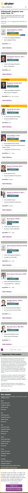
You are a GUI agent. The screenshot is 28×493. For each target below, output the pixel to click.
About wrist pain (5, 451)
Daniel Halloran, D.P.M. (14, 30)
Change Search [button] (3, 23)
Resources (3, 409)
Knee (2, 401)
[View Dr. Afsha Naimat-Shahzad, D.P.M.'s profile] (3, 247)
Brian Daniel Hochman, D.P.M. (17, 274)
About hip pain (5, 415)
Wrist (2, 449)
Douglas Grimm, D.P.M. (14, 300)
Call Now (13, 33)
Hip (2, 413)
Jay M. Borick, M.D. (13, 109)
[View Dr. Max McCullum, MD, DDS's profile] (3, 329)
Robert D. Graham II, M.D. (15, 192)
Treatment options (5, 405)
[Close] (14, 471)
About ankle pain (5, 439)
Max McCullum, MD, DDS (15, 327)
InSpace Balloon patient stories (9, 468)
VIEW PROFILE (7, 48)
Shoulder (3, 459)
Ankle (2, 437)
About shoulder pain (6, 461)
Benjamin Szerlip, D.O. (14, 83)
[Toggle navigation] (2, 3)
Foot (2, 425)
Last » (19, 349)
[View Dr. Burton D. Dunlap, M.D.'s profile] (3, 168)
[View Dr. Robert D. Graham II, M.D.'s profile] (3, 194)
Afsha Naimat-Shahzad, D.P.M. (17, 245)
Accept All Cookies (14, 489)
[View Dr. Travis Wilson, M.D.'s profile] (3, 137)
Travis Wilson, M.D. (13, 135)
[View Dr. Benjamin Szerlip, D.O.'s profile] (3, 85)
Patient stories (4, 407)
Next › (15, 349)
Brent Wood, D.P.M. (13, 219)
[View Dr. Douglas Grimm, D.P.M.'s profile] (3, 302)
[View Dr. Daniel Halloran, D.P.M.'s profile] (3, 32)
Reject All (14, 486)
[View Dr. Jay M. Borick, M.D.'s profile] (3, 111)
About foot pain (5, 427)
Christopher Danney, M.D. (15, 56)
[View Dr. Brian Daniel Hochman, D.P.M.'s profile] (3, 276)
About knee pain (5, 403)
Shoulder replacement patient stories (10, 465)
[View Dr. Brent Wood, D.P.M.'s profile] (3, 221)
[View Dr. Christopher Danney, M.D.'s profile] (3, 58)
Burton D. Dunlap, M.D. (14, 166)
